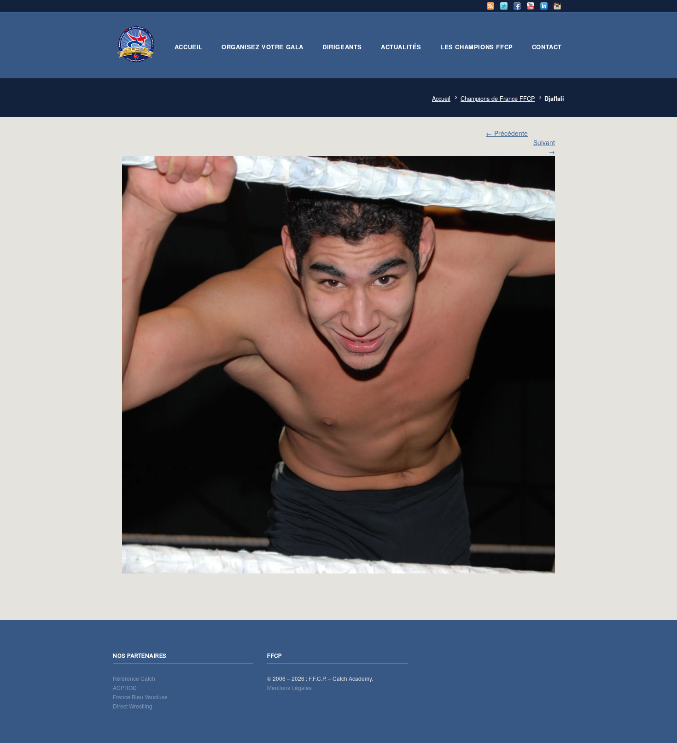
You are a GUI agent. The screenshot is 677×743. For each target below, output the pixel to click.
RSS (490, 6)
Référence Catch (134, 678)
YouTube (530, 6)
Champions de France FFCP (498, 98)
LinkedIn (544, 6)
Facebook (517, 6)
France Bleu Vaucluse (140, 697)
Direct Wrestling (132, 706)
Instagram (557, 6)
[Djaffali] (338, 364)
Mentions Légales (289, 687)
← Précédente (507, 133)
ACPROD (125, 687)
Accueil (441, 98)
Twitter (504, 6)
